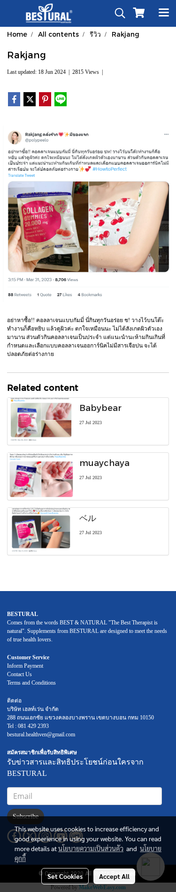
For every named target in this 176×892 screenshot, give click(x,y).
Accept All (114, 876)
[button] (116, 13)
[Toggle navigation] (163, 13)
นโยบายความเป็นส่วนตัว (90, 848)
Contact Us (19, 674)
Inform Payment (25, 666)
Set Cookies (65, 876)
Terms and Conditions (31, 682)
